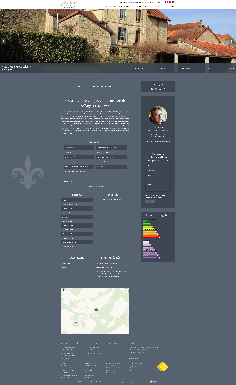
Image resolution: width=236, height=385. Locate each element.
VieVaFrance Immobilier (70, 343)
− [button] (63, 293)
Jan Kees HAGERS (158, 127)
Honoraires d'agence (119, 382)
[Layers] (126, 291)
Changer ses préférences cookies (138, 382)
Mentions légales (105, 382)
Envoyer (150, 201)
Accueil (63, 87)
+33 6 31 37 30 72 (159, 134)
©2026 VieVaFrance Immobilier (88, 382)
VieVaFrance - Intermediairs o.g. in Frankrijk (104, 343)
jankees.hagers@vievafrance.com (159, 141)
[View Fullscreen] (63, 296)
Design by (155, 381)
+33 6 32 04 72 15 (159, 137)
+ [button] (63, 290)
